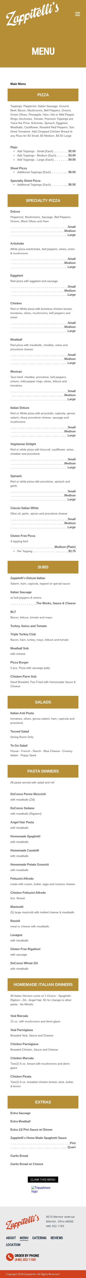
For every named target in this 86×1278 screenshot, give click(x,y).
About (11, 1238)
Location (13, 1245)
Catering (39, 1238)
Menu (24, 1238)
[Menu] (77, 14)
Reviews (57, 1238)
